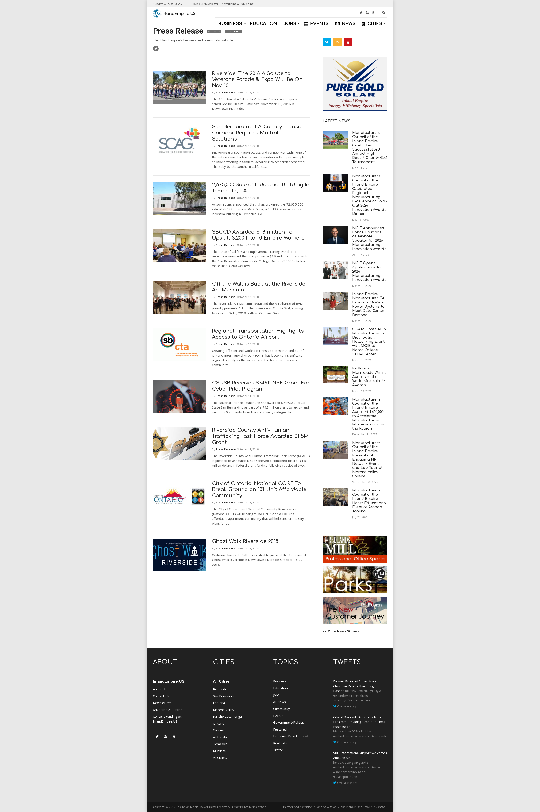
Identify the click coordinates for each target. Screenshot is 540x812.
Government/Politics (288, 722)
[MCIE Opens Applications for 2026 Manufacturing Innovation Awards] (335, 270)
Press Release (179, 30)
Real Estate (281, 743)
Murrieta (219, 751)
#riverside (379, 736)
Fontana (219, 703)
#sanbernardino (345, 772)
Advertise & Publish (167, 710)
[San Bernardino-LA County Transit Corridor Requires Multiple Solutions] (179, 140)
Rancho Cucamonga (227, 716)
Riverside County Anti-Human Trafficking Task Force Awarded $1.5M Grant (260, 436)
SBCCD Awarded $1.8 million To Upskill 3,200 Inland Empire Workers (258, 235)
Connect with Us (326, 807)
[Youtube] (373, 12)
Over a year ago (347, 706)
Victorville (220, 737)
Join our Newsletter (206, 4)
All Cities (221, 681)
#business (363, 736)
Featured (280, 729)
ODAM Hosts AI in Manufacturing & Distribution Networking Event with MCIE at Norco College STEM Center (369, 341)
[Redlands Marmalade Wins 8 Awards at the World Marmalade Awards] (335, 374)
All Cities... (220, 757)
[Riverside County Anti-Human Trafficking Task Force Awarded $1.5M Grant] (179, 443)
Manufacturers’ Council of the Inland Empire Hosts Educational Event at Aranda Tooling (369, 500)
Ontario (218, 723)
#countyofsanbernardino (351, 700)
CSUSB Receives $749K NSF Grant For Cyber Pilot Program (261, 386)
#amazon (378, 767)
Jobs (276, 695)
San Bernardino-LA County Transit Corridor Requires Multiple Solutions (256, 133)
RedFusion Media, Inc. (190, 807)
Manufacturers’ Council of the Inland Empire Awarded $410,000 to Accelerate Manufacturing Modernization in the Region (368, 414)
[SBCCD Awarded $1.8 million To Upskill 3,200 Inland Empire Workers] (179, 245)
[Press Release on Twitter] (156, 48)
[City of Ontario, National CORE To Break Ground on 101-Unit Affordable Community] (179, 497)
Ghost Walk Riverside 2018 (245, 541)
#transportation (345, 776)
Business (280, 681)
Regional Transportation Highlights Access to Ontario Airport (258, 334)
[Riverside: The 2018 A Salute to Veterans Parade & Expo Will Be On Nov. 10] (179, 87)
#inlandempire (344, 695)
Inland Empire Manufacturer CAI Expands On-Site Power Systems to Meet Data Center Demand (369, 304)
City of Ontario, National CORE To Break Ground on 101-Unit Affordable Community (259, 490)
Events (278, 715)
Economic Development (290, 736)
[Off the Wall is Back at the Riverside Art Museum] (179, 297)
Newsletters (162, 703)
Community (281, 708)
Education (280, 688)
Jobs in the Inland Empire (356, 807)
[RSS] (367, 12)
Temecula (220, 744)
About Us (160, 689)
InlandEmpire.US (168, 681)
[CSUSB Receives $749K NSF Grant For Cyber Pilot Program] (179, 396)
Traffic (278, 750)
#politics (361, 695)
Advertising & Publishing (237, 4)
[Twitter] (361, 12)
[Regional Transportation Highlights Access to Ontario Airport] (179, 344)
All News (279, 702)
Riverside (220, 689)
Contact (380, 807)
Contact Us (161, 696)
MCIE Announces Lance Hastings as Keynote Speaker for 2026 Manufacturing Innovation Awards (369, 238)
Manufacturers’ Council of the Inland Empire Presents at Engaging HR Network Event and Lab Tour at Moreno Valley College (367, 459)
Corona (218, 730)
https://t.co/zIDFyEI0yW (363, 691)
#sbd (362, 772)
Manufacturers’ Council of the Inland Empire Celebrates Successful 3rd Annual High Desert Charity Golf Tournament (369, 147)
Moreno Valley (223, 710)
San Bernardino (224, 696)
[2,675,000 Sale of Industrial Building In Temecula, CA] (179, 198)
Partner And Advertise (297, 807)
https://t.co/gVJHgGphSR (352, 762)
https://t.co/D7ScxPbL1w (352, 731)
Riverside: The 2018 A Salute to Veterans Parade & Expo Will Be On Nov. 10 (257, 80)
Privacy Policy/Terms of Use (248, 807)
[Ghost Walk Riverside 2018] (179, 555)
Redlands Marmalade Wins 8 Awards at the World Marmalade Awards (369, 376)
